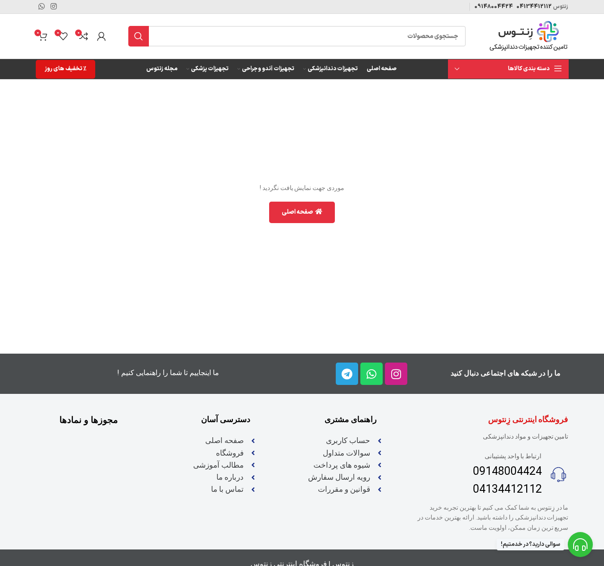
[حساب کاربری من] (101, 36)
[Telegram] (347, 374)
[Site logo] (528, 36)
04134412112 (533, 7)
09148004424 (493, 7)
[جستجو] (138, 36)
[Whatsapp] (371, 374)
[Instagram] (396, 374)
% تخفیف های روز (65, 68)
